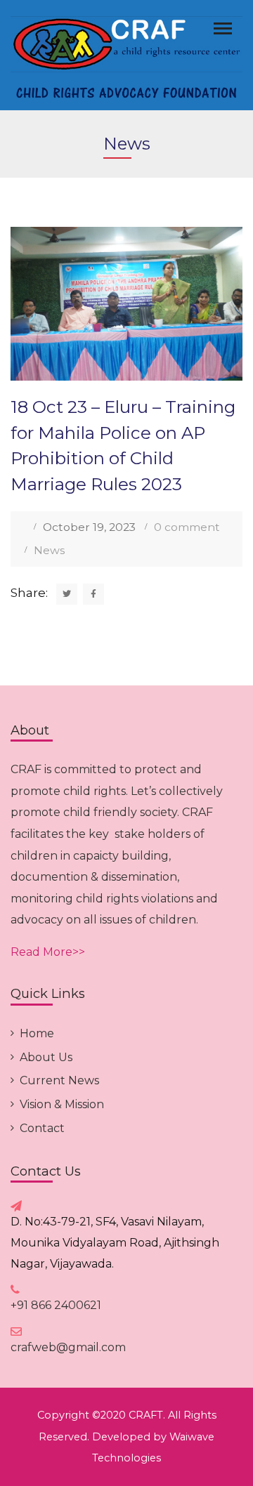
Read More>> (48, 952)
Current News (59, 1080)
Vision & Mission (62, 1104)
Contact (42, 1128)
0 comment (187, 527)
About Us (46, 1057)
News (49, 550)
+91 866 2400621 (56, 1305)
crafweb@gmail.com (68, 1347)
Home (37, 1033)
